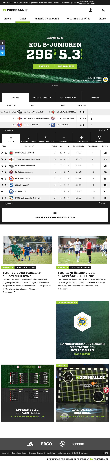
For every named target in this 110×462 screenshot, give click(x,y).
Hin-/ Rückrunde (28, 141)
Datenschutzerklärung (19, 453)
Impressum (5, 453)
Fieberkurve (63, 141)
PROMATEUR (7, 2)
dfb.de (16, 2)
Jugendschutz (50, 453)
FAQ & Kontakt (65, 2)
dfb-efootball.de (25, 2)
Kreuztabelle (81, 141)
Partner (56, 2)
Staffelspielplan (68, 97)
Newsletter (75, 2)
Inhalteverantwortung (64, 453)
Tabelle (44, 66)
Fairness (99, 141)
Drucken (102, 130)
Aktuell (15, 97)
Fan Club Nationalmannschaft (42, 2)
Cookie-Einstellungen (80, 453)
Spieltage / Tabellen (42, 97)
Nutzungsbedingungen (36, 453)
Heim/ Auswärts (46, 141)
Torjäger (95, 97)
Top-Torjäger (66, 66)
